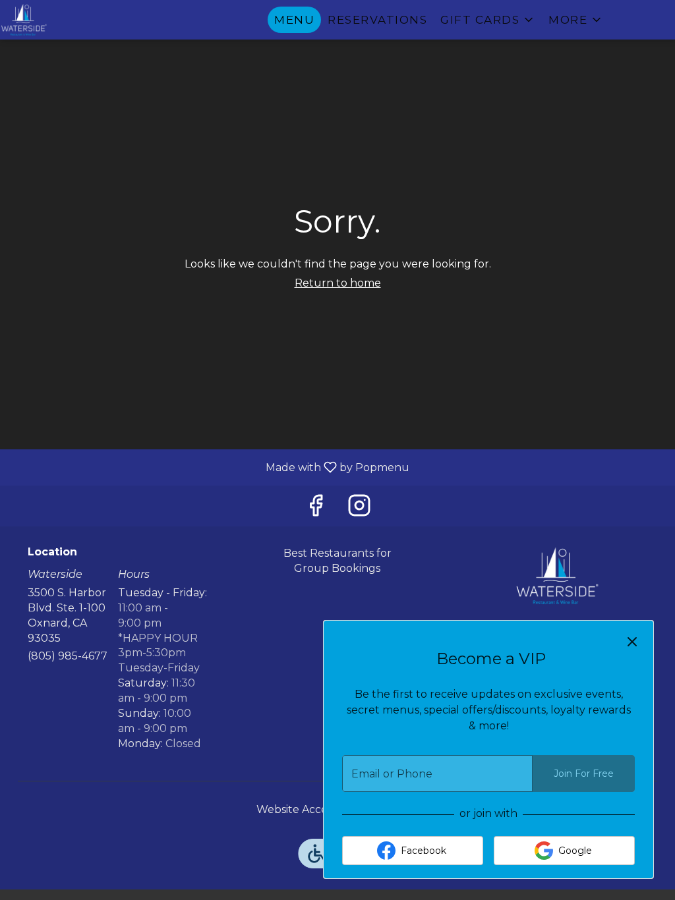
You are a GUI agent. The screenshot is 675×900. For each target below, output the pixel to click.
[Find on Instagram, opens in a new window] (359, 509)
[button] (488, 20)
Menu (294, 19)
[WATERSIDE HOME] (59, 19)
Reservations (377, 19)
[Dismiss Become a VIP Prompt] (632, 642)
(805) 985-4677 (67, 656)
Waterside (557, 575)
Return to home (338, 283)
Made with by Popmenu (209, 467)
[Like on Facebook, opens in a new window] (316, 509)
